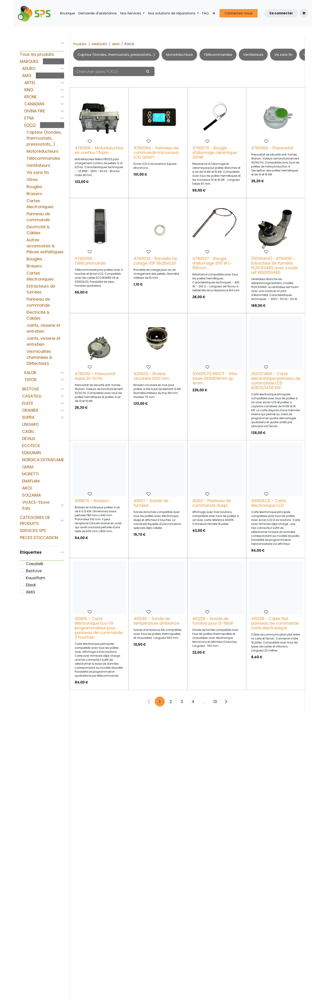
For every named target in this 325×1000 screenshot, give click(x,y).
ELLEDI (27, 403)
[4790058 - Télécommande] (99, 227)
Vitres (32, 179)
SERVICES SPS (33, 530)
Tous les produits (37, 54)
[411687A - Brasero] (99, 469)
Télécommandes (43, 158)
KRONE (30, 97)
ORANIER (30, 410)
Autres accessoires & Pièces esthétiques (45, 246)
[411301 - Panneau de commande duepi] (217, 469)
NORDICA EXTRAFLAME (43, 460)
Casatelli (34, 563)
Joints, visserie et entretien (43, 328)
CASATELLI (31, 396)
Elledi (31, 585)
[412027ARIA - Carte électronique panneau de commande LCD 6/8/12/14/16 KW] (275, 342)
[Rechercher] (148, 71)
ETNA (29, 118)
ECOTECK (31, 445)
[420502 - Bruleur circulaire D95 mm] (158, 342)
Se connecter (281, 13)
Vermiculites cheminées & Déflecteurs (39, 357)
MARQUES (29, 61)
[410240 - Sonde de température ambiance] (158, 587)
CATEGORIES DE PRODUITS (35, 520)
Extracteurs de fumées (41, 289)
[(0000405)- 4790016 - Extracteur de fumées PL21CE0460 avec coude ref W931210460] (275, 227)
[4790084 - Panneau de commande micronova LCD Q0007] (158, 117)
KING (28, 89)
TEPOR (30, 379)
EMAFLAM (31, 481)
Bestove (34, 571)
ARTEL (29, 82)
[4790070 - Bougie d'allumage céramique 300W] (217, 117)
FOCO (30, 125)
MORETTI (30, 474)
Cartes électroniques (40, 203)
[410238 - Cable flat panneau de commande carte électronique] (275, 587)
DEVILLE (28, 438)
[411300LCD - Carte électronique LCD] (275, 469)
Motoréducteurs (42, 151)
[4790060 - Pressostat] (275, 117)
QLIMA (28, 467)
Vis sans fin (38, 172)
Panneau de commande (38, 217)
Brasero (34, 193)
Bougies (34, 186)
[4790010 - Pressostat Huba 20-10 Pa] (99, 342)
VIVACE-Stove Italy (36, 505)
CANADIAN (34, 104)
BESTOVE (30, 389)
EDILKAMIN (31, 452)
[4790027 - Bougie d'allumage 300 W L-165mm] (217, 227)
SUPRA (28, 417)
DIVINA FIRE (34, 111)
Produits (80, 44)
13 (215, 701)
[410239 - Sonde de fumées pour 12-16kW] (217, 587)
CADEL (28, 431)
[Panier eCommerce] (303, 13)
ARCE (27, 488)
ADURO (29, 68)
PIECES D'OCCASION (39, 537)
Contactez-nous (238, 13)
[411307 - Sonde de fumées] (158, 469)
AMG (26, 75)
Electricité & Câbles (38, 230)
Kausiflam (35, 578)
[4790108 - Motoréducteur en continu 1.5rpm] (99, 117)
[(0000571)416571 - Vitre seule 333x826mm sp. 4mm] (217, 342)
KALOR (30, 372)
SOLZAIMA (31, 495)
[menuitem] (67, 13)
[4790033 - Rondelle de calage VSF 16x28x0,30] (158, 227)
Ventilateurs (38, 165)
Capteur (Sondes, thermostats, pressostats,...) (44, 138)
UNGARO (30, 424)
